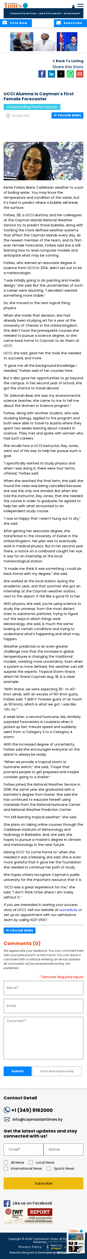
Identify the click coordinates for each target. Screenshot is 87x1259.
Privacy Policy (30, 1247)
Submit (18, 1071)
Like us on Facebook (32, 1203)
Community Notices (23, 13)
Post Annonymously (57, 1071)
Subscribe (43, 1183)
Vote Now (18, 23)
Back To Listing (69, 61)
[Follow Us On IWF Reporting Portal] (43, 1216)
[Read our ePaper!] (76, 1253)
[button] (23, 41)
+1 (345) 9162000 (32, 1110)
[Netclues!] (63, 1252)
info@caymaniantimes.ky (38, 1119)
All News (17, 1162)
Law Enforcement (50, 13)
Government (72, 13)
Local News (45, 1162)
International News (26, 1168)
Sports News (64, 1168)
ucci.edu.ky (68, 909)
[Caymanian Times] (16, 5)
